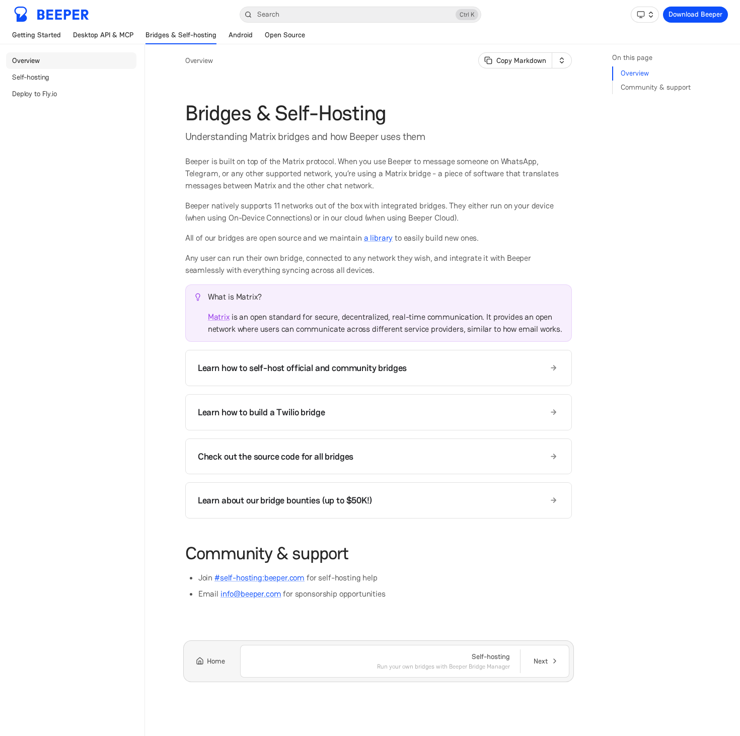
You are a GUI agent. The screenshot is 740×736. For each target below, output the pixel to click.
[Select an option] (645, 15)
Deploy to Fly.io (34, 93)
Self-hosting (30, 77)
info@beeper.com (250, 593)
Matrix (219, 317)
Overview (26, 60)
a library (378, 238)
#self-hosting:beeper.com (259, 577)
